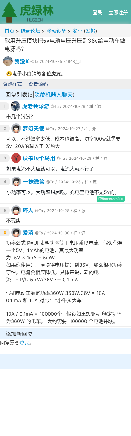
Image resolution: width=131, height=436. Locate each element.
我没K (21, 61)
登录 (97, 12)
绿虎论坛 (30, 31)
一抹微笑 (34, 181)
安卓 (77, 31)
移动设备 (56, 31)
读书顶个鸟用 (39, 158)
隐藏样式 (12, 84)
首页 (9, 31)
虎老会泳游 (35, 106)
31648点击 (73, 61)
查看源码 (38, 84)
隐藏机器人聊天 (53, 94)
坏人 (28, 210)
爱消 (28, 232)
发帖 (90, 31)
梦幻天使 (33, 128)
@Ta (34, 61)
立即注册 (118, 12)
